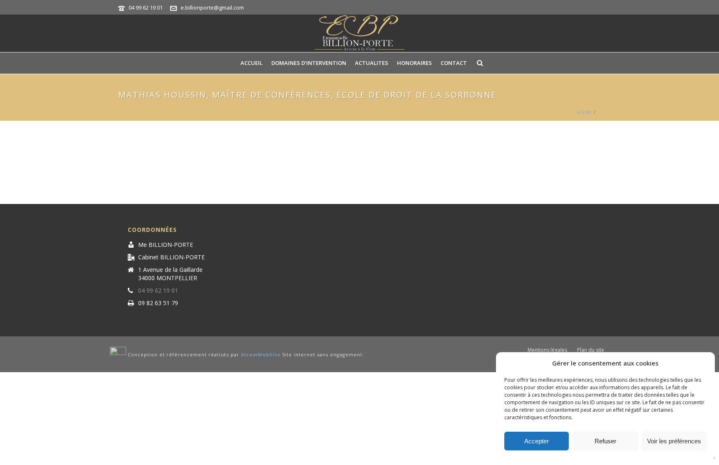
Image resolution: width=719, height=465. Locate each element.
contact (454, 63)
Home (584, 112)
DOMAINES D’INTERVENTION (308, 63)
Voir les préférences (674, 441)
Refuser (605, 441)
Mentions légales (547, 350)
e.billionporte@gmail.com (212, 7)
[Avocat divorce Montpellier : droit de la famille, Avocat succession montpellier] (359, 33)
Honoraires (414, 63)
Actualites (371, 63)
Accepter (536, 441)
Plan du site (590, 350)
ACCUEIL (251, 63)
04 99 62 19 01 (146, 7)
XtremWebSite (260, 355)
